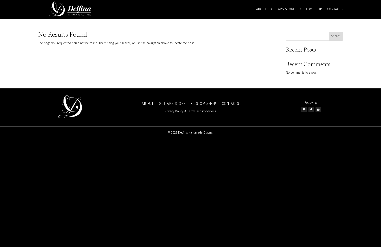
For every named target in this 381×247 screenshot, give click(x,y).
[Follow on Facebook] (311, 109)
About (261, 9)
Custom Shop (311, 9)
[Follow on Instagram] (304, 109)
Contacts (335, 9)
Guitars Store (283, 9)
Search (335, 36)
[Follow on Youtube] (318, 109)
